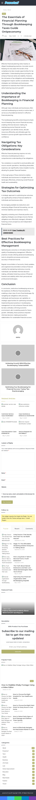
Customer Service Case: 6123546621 (7, 415)
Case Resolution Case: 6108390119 (9, 432)
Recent (17, 528)
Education (5, 772)
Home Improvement (8, 769)
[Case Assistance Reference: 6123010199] (27, 407)
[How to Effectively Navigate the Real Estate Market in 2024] (6, 731)
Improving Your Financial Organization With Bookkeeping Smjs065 (22, 578)
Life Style (5, 763)
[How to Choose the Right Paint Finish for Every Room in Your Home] (6, 709)
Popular (5, 528)
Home (5, 10)
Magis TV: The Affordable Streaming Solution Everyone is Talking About (23, 545)
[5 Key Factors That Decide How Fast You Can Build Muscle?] (7, 537)
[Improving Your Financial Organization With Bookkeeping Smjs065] (7, 580)
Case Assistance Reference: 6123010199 (26, 415)
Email (3, 480)
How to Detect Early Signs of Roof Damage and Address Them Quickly (23, 718)
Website (3, 487)
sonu (5, 36)
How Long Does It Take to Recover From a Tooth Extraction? (22, 558)
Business (5, 760)
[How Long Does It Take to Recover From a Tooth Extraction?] (7, 560)
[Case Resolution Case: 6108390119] (9, 425)
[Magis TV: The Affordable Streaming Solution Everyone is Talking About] (7, 549)
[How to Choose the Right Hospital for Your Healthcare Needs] (6, 698)
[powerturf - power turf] (12, 2)
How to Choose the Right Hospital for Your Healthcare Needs (22, 696)
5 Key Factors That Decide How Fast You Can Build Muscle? (22, 536)
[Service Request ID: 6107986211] (27, 425)
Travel (4, 783)
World (9, 10)
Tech (4, 754)
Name (3, 473)
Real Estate (6, 778)
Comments (29, 528)
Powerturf (5, 751)
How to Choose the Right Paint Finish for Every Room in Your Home (23, 707)
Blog (4, 775)
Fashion (5, 780)
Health (4, 757)
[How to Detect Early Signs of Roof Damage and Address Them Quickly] (6, 720)
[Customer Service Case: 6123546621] (9, 407)
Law (4, 766)
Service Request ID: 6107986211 (25, 432)
